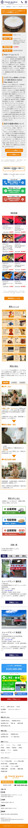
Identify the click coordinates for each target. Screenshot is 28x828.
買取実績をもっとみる (14, 298)
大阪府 (3, 799)
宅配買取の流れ (14, 734)
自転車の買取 (4, 763)
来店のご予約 (14, 699)
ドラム (13, 745)
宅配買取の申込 (22, 694)
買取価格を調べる (7, 782)
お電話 (3, 408)
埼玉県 (3, 792)
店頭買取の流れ (4, 736)
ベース (8, 745)
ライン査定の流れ (15, 736)
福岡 (17, 556)
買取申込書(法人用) (5, 725)
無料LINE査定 (21, 782)
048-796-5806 (9, 590)
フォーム (13, 408)
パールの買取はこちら (14, 154)
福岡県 (3, 805)
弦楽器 (2, 747)
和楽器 (20, 747)
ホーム (2, 6)
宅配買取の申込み (16, 720)
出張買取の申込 (7, 694)
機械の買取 (20, 768)
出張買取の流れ (4, 734)
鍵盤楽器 (3, 750)
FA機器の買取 (4, 768)
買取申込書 (20, 723)
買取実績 (8, 6)
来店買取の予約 (4, 723)
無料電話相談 (14, 667)
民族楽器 (14, 747)
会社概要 (3, 709)
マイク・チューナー (6, 752)
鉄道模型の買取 (13, 763)
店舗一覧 (13, 723)
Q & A (18, 706)
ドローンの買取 (14, 766)
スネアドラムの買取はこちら (14, 150)
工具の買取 (12, 768)
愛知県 (3, 811)
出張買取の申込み (5, 720)
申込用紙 (5, 449)
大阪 (10, 556)
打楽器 (19, 745)
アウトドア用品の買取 (6, 761)
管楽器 (8, 747)
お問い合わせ (10, 706)
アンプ (9, 750)
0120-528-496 (9, 639)
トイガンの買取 (4, 766)
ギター (2, 745)
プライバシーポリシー (14, 709)
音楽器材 (15, 750)
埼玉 (4, 556)
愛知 (24, 556)
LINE (8, 408)
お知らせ (3, 712)
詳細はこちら (14, 602)
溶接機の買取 (4, 771)
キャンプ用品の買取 (19, 761)
